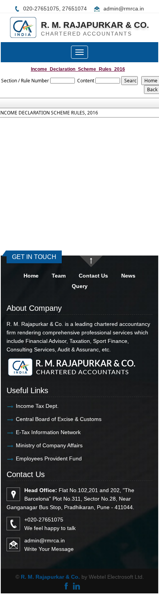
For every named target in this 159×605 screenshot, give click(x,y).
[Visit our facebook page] (66, 585)
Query (80, 286)
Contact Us (93, 276)
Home (31, 276)
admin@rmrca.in (123, 8)
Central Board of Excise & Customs (58, 419)
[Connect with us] (76, 585)
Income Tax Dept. (37, 406)
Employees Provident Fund (49, 458)
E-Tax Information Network (48, 432)
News (128, 276)
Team (59, 276)
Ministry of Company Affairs (49, 445)
